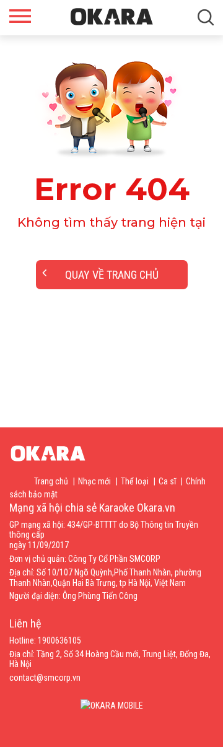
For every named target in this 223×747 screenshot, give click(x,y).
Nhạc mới (94, 481)
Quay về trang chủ (112, 274)
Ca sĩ (167, 481)
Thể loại (135, 481)
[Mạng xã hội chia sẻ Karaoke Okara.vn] (112, 17)
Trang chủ (51, 481)
